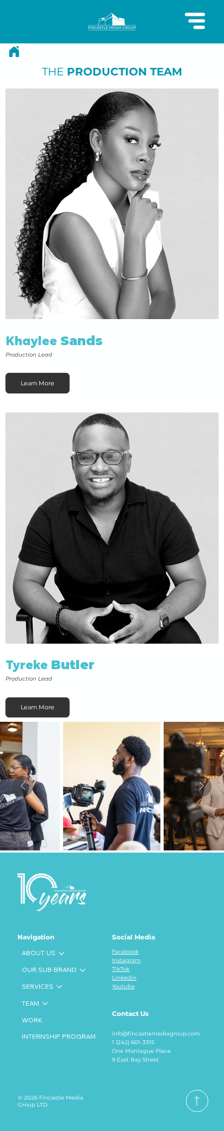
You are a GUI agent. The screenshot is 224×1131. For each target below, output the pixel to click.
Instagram (126, 960)
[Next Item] (201, 786)
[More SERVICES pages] (59, 986)
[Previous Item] (23, 786)
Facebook (125, 951)
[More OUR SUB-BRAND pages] (82, 970)
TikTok (120, 969)
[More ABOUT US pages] (61, 953)
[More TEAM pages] (45, 1003)
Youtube (123, 986)
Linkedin (124, 977)
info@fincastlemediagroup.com (156, 1033)
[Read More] (197, 1101)
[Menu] (195, 21)
